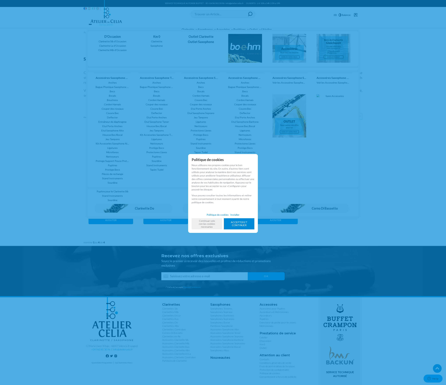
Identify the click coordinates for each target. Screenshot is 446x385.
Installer (234, 214)
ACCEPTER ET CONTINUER (239, 224)
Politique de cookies (218, 214)
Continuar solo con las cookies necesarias (207, 223)
